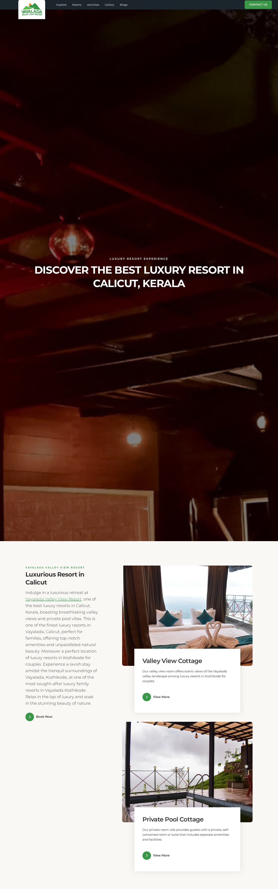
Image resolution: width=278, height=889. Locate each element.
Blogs (123, 4)
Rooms (76, 4)
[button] (246, 610)
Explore (61, 4)
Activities (93, 4)
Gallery (109, 4)
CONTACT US (258, 4)
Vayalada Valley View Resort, (53, 599)
